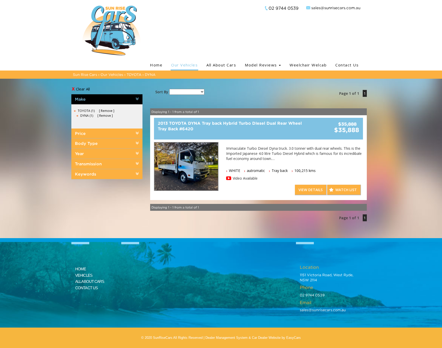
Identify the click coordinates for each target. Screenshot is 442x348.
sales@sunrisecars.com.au (335, 8)
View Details (311, 189)
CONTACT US (86, 288)
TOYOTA (134, 74)
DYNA (150, 74)
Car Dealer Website (266, 338)
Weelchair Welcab (308, 64)
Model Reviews (261, 64)
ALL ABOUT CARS (89, 281)
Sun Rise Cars (85, 74)
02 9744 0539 (284, 8)
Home (156, 64)
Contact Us (347, 64)
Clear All (83, 88)
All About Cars (221, 64)
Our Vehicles (184, 64)
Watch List (346, 189)
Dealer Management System (226, 338)
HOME (80, 269)
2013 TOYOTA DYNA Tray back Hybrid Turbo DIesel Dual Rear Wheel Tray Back (230, 126)
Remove (107, 111)
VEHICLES (83, 275)
